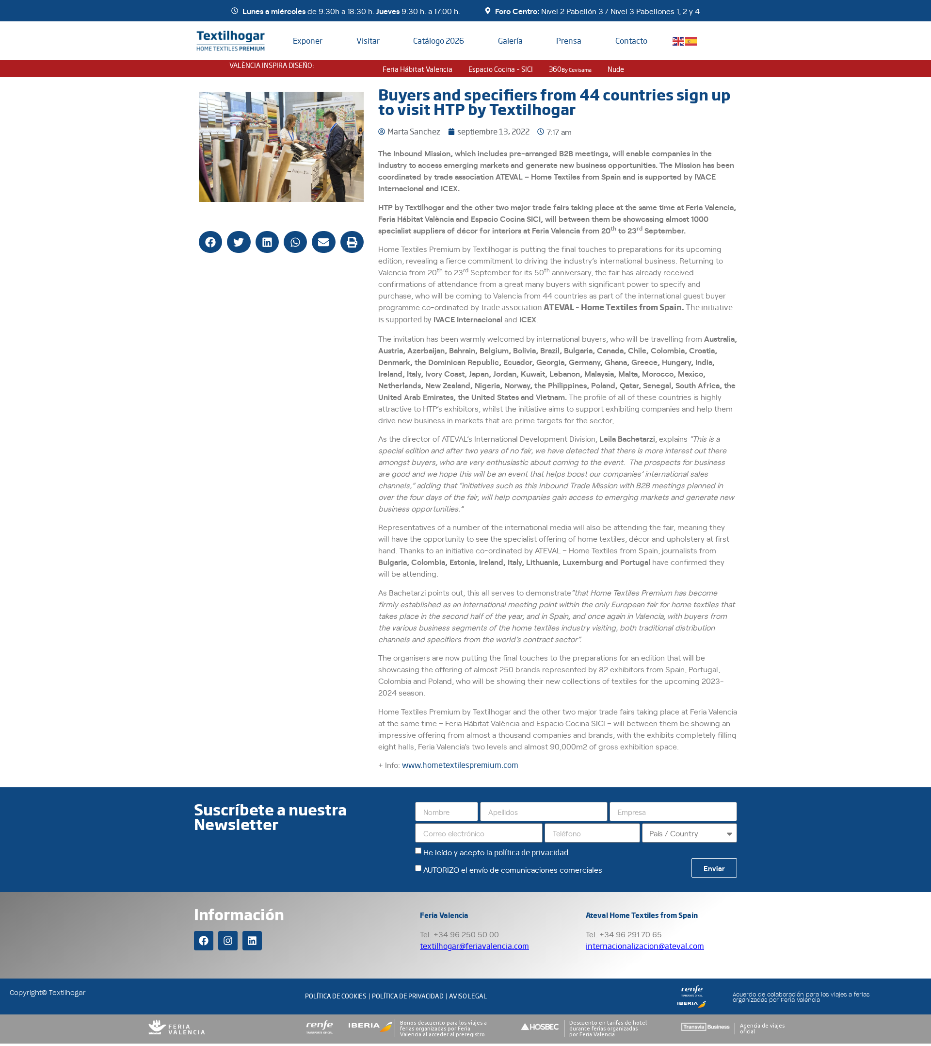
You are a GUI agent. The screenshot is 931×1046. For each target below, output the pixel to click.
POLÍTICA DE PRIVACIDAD (408, 995)
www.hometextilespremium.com (460, 764)
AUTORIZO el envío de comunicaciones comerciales (512, 869)
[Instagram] (228, 940)
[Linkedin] (252, 940)
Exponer (307, 40)
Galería (510, 40)
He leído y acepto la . (496, 852)
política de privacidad (531, 852)
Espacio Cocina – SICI (500, 69)
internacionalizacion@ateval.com (645, 945)
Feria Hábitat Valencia (417, 69)
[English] (679, 40)
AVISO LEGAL (468, 995)
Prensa (568, 40)
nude (616, 69)
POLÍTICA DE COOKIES (336, 995)
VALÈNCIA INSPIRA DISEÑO (270, 65)
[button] (210, 242)
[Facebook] (203, 940)
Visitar (368, 40)
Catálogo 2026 (438, 40)
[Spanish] (691, 40)
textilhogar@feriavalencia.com (474, 945)
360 (570, 69)
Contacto (631, 40)
